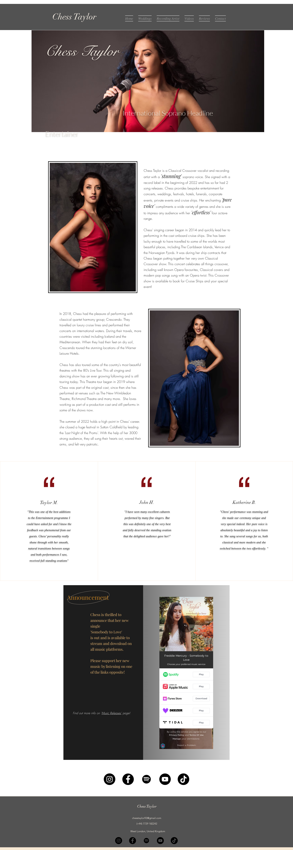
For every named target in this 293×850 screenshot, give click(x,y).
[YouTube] (165, 779)
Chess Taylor (147, 806)
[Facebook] (128, 779)
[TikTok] (183, 779)
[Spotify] (146, 779)
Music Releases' (112, 713)
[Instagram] (109, 779)
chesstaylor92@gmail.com (146, 818)
